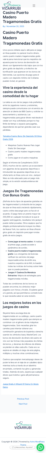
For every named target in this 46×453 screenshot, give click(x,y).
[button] (34, 5)
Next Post (23, 404)
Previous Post (23, 399)
